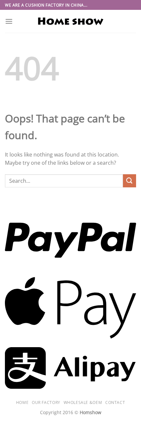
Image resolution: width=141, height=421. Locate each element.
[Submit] (129, 180)
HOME (22, 402)
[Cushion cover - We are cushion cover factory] (70, 21)
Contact (115, 402)
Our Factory (46, 402)
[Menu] (9, 21)
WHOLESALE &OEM (83, 402)
